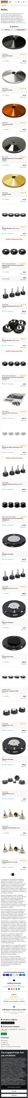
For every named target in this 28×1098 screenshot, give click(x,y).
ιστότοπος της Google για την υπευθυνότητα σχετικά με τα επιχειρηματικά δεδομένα (12, 1078)
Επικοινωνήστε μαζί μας (8, 1023)
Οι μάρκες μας (4, 1042)
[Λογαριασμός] (21, 2)
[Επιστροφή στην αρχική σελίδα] (4, 2)
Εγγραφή (4, 1034)
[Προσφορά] (18, 2)
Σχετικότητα (21, 29)
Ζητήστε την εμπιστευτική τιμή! (14, 239)
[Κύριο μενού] (26, 2)
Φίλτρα (8, 29)
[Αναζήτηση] (16, 2)
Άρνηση (13, 1091)
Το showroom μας (5, 1044)
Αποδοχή (13, 1095)
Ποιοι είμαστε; (4, 1040)
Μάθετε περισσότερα (21, 22)
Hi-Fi (5, 5)
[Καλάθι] (23, 2)
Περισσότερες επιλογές (13, 1087)
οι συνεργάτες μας (17, 1058)
